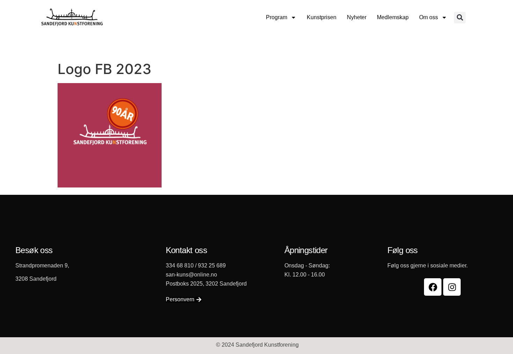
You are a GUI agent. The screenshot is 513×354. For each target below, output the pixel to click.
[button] (460, 17)
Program (276, 17)
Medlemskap (393, 17)
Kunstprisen (321, 17)
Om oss (428, 17)
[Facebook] (432, 287)
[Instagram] (452, 287)
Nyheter (356, 17)
